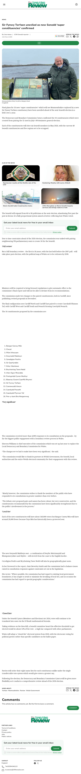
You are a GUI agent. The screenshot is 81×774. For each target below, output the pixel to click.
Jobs (3, 734)
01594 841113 (12, 766)
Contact (4, 730)
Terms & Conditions (9, 728)
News (4, 19)
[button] (4, 4)
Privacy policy (6, 732)
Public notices (6, 736)
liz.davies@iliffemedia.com (14, 770)
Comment (73, 708)
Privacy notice (57, 232)
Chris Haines (8, 34)
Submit (72, 228)
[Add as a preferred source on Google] (60, 36)
